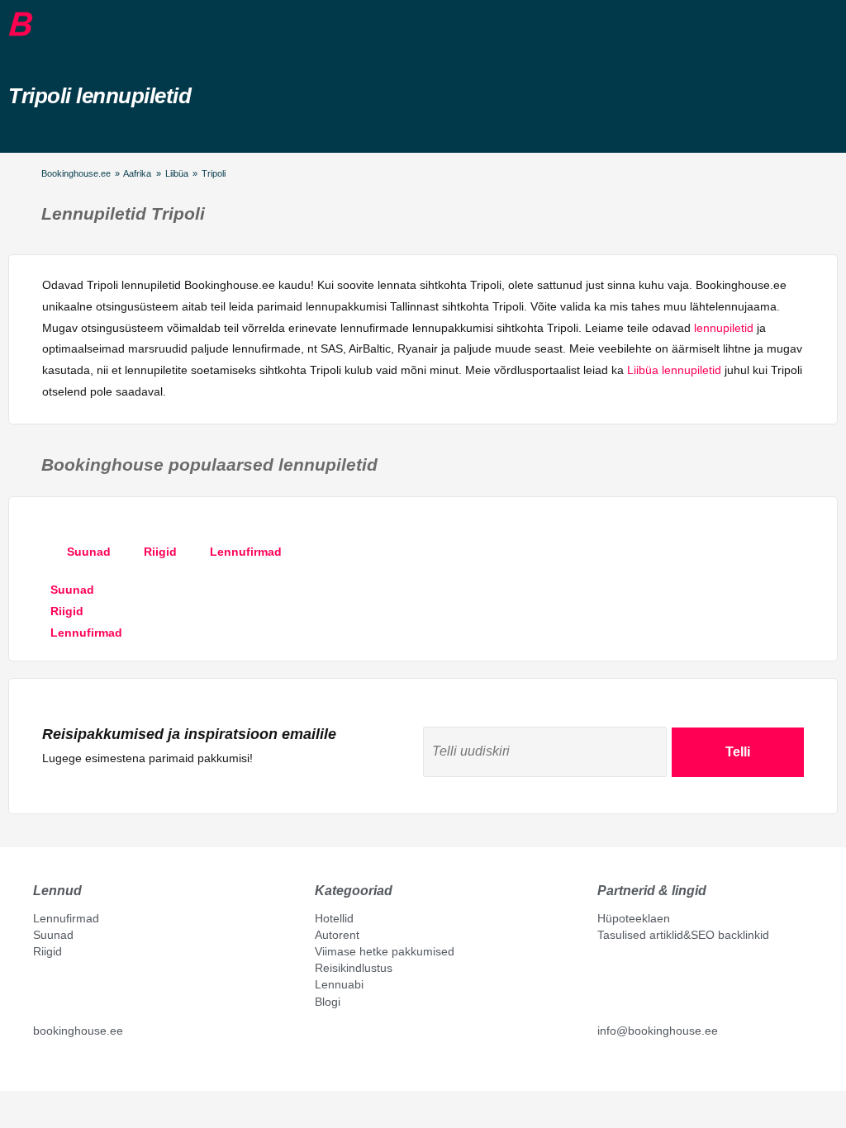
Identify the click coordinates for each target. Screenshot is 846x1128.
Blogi (327, 1001)
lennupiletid (723, 327)
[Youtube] (57, 1067)
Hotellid (334, 918)
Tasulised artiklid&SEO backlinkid (683, 934)
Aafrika (137, 173)
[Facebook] (39, 1067)
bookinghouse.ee (78, 1030)
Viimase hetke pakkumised (384, 951)
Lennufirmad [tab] (246, 551)
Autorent (337, 934)
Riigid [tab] (160, 551)
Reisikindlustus (353, 967)
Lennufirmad (66, 918)
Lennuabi (339, 984)
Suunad (53, 934)
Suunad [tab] (89, 551)
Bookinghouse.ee (76, 173)
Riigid (47, 951)
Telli (737, 752)
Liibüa (176, 173)
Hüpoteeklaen (633, 918)
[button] (45, 24)
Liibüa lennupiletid (674, 370)
